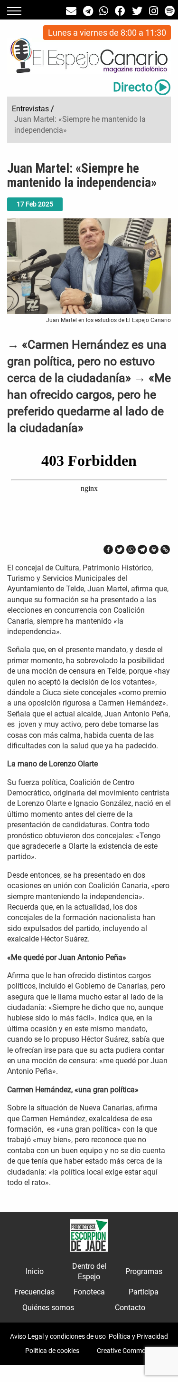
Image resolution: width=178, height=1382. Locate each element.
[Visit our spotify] (169, 11)
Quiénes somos (48, 1307)
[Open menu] (14, 11)
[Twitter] (119, 549)
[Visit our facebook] (120, 11)
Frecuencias (34, 1291)
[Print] (154, 549)
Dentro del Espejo (89, 1271)
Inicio (35, 1271)
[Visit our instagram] (153, 11)
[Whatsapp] (131, 549)
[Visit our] (71, 11)
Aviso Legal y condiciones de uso (58, 1336)
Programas (143, 1271)
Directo (133, 87)
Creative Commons (125, 1350)
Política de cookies (52, 1350)
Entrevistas (30, 108)
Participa (144, 1291)
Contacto (130, 1307)
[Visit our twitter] (137, 11)
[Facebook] (108, 549)
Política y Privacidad (138, 1336)
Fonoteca (89, 1291)
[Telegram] (142, 549)
